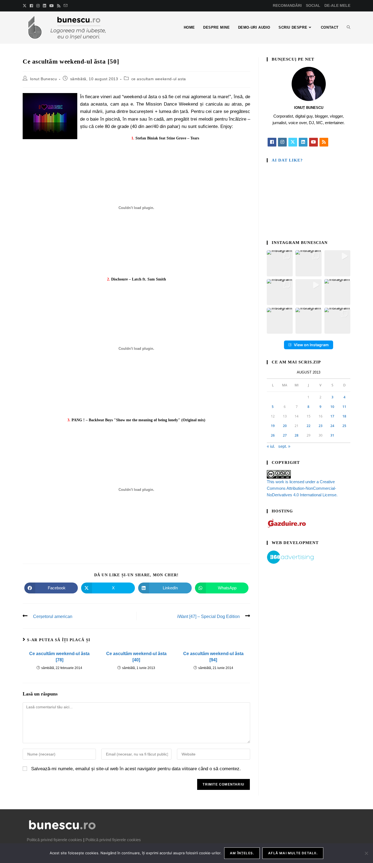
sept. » (284, 446)
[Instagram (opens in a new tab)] (38, 5)
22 (308, 425)
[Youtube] (313, 142)
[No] (366, 853)
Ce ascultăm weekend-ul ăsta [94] (213, 656)
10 (332, 406)
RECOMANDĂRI (287, 5)
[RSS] (323, 142)
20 (285, 425)
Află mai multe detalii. (293, 853)
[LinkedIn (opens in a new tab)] (44, 5)
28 (296, 435)
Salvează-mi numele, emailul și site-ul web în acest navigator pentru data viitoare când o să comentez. (136, 768)
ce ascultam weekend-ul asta (158, 79)
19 (273, 425)
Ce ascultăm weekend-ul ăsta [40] (136, 656)
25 (344, 425)
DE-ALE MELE (337, 5)
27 (285, 435)
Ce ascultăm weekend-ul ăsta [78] (59, 656)
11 (344, 406)
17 (332, 416)
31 (332, 435)
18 (344, 416)
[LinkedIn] (303, 142)
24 (332, 425)
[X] (292, 142)
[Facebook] (272, 142)
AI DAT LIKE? (287, 160)
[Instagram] (282, 142)
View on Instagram (311, 344)
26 (273, 435)
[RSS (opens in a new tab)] (58, 5)
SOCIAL (313, 5)
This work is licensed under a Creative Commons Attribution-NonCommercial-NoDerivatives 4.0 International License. (302, 488)
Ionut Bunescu (43, 79)
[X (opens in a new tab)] (25, 5)
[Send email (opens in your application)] (65, 5)
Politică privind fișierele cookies (54, 839)
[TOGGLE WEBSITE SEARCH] (348, 27)
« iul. (271, 446)
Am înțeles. (242, 853)
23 (320, 425)
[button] (280, 263)
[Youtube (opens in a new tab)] (51, 5)
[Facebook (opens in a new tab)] (31, 5)
